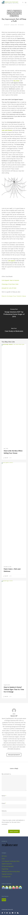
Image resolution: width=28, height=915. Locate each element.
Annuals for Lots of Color (9, 288)
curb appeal (11, 260)
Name (4, 795)
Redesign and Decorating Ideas (14, 13)
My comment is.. (6, 774)
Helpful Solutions (17, 11)
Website (4, 811)
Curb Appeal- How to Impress (10, 280)
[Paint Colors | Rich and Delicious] (14, 520)
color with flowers (7, 130)
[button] (25, 2)
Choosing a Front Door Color (10, 284)
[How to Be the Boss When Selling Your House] (14, 402)
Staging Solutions (14, 15)
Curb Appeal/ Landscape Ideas (10, 861)
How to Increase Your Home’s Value (14, 296)
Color (5, 464)
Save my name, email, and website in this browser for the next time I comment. (13, 822)
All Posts (9, 11)
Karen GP (7, 24)
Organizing (5, 869)
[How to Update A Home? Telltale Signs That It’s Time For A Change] (14, 639)
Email (4, 803)
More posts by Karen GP (14, 754)
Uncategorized (6, 876)
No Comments (21, 24)
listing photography (7, 866)
